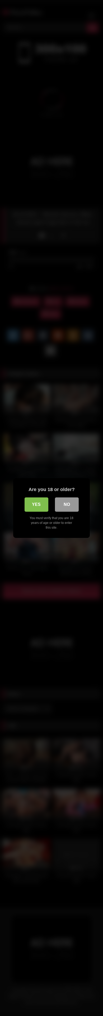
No (67, 504)
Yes (36, 504)
